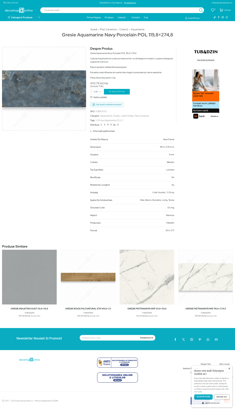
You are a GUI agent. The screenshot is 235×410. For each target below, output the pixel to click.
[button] (212, 403)
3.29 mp (99, 120)
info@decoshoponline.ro (222, 2)
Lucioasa (170, 169)
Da (173, 177)
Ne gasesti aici (130, 2)
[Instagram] (223, 17)
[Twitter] (101, 125)
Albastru (170, 162)
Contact (136, 17)
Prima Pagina (94, 17)
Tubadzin (170, 222)
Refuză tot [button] (222, 397)
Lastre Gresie (127, 115)
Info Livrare (224, 364)
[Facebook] (219, 17)
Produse (109, 17)
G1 (118, 120)
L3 (121, 120)
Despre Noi (206, 364)
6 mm (171, 154)
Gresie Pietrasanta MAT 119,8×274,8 (205, 308)
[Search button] (201, 10)
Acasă (94, 29)
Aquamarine (137, 29)
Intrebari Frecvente (191, 368)
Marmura (170, 215)
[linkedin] (114, 125)
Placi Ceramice (108, 29)
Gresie (116, 115)
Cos (146, 17)
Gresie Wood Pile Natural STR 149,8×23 (88, 308)
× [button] (229, 369)
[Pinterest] (107, 125)
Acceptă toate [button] (203, 397)
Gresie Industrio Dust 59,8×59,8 (29, 308)
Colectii (122, 17)
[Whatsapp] (227, 17)
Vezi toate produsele (205, 60)
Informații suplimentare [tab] (104, 131)
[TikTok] (215, 17)
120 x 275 (170, 230)
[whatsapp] (117, 125)
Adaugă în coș (118, 92)
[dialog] (211, 386)
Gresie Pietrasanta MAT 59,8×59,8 (146, 308)
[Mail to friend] (111, 125)
